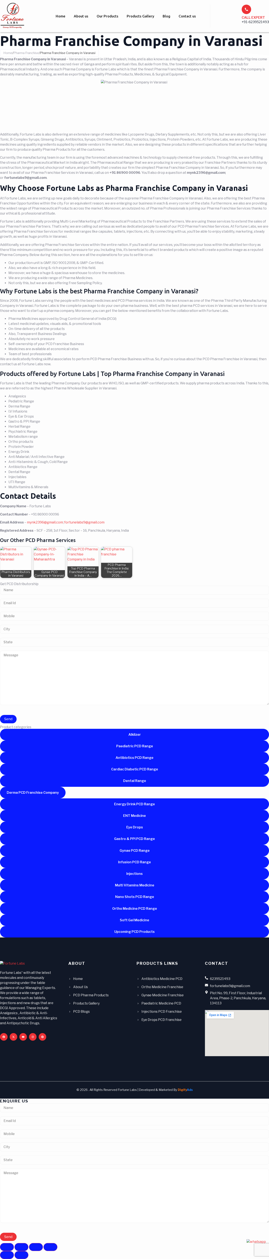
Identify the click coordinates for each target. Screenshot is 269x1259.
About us (81, 16)
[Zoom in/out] (7, 1247)
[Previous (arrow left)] (7, 1255)
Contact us (187, 16)
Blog (166, 16)
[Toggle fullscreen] (21, 1247)
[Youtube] (23, 1037)
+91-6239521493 (255, 22)
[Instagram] (33, 1037)
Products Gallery (140, 16)
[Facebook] (4, 1037)
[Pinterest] (42, 1037)
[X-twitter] (13, 1037)
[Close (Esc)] (50, 1247)
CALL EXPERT (253, 18)
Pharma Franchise (26, 53)
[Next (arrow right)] (21, 1255)
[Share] (36, 1247)
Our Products (107, 16)
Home (60, 16)
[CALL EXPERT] (246, 9)
